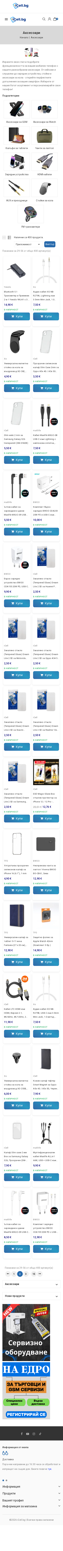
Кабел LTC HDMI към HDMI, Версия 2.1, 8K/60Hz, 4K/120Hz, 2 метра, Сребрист (15, 1013)
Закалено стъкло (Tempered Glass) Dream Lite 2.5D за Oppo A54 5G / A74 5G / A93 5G (46, 654)
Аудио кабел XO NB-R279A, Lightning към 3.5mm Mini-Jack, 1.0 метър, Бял (44, 296)
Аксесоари (12, 1284)
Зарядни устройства (16, 174)
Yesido (7, 287)
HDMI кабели (44, 174)
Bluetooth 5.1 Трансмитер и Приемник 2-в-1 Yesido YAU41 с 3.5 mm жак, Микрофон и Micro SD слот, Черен (16, 296)
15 (33, 1274)
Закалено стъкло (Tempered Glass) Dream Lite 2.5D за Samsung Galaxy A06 (16, 798)
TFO (6, 861)
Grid (4, 237)
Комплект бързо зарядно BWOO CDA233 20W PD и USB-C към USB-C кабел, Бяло (45, 511)
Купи (19, 316)
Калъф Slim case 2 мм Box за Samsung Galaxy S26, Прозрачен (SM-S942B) (16, 1156)
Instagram (34, 1434)
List (10, 237)
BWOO (36, 502)
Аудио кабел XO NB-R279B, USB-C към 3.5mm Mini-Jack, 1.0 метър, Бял (46, 1013)
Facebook (22, 1434)
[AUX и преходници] (17, 188)
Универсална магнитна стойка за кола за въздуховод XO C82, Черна (16, 367)
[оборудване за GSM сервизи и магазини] (26, 1332)
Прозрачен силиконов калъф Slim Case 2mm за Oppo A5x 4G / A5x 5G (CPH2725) (46, 367)
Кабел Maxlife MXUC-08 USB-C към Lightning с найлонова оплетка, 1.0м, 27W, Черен (45, 439)
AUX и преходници (16, 200)
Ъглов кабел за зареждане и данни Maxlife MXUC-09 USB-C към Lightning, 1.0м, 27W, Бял (17, 1228)
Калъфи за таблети (17, 148)
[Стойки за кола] (45, 188)
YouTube (28, 1434)
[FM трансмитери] (31, 214)
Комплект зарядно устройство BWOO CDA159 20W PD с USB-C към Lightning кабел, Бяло (45, 1228)
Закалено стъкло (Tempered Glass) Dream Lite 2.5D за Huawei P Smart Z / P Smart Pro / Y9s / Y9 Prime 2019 (45, 583)
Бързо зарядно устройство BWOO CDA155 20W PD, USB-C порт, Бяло (16, 583)
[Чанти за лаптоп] (45, 135)
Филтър (49, 244)
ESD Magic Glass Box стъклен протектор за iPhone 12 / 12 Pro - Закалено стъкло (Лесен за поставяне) (45, 798)
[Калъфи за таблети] (17, 135)
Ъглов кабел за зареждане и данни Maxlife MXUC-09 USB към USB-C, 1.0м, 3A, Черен (15, 511)
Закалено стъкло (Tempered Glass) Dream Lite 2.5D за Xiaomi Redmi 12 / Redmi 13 (16, 726)
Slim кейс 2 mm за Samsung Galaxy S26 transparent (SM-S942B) (16, 439)
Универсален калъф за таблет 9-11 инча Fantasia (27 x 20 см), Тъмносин (16, 941)
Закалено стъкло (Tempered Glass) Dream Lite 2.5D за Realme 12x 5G (45, 726)
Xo (34, 287)
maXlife (37, 430)
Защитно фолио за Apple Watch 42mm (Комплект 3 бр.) (43, 941)
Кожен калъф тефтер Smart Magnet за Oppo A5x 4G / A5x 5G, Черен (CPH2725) (45, 1085)
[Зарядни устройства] (17, 162)
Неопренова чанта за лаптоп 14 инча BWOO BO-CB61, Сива (44, 869)
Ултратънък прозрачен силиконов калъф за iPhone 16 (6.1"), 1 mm (16, 869)
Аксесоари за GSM (16, 122)
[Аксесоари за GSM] (17, 109)
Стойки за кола (44, 200)
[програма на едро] (26, 1390)
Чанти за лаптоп (44, 148)
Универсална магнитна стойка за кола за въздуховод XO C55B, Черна (16, 1085)
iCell (35, 359)
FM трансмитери (30, 226)
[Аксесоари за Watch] (45, 109)
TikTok (40, 1434)
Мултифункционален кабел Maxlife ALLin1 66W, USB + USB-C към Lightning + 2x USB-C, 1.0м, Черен (44, 1156)
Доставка (8, 1459)
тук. (50, 1469)
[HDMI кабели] (45, 162)
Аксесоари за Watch (44, 122)
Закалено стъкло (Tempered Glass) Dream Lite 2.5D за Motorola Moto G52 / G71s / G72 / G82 (16, 654)
